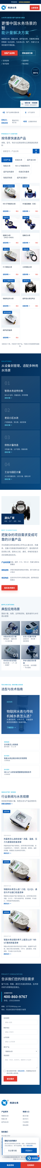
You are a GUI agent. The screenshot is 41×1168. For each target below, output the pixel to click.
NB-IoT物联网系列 (22, 165)
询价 (17, 211)
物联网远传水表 (8, 298)
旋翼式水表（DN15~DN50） (9, 236)
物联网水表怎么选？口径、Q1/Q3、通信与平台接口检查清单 (20, 891)
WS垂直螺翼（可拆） (30, 204)
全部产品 (6, 159)
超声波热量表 (8, 171)
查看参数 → (6, 211)
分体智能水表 (27, 267)
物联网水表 (5, 1116)
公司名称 (6, 1037)
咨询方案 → (8, 398)
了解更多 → (11, 727)
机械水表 (18, 159)
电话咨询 (10, 1165)
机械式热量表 (24, 171)
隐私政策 (25, 1125)
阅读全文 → (7, 853)
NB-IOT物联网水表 (9, 204)
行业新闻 (25, 1122)
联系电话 (6, 1028)
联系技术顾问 (9, 587)
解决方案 (25, 1116)
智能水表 (6, 165)
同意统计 (28, 1150)
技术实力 (25, 1119)
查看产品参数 (9, 53)
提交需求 (10, 1078)
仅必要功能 (12, 1150)
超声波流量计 (22, 177)
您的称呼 (6, 1018)
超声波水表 (31, 159)
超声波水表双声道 (29, 298)
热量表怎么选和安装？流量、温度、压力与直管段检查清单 (20, 840)
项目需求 (6, 1055)
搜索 (36, 151)
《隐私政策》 (21, 1071)
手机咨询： (20, 2)
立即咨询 (34, 7)
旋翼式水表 (26, 235)
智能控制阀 (7, 177)
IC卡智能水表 (7, 267)
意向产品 (6, 1047)
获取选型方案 (27, 53)
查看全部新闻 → (6, 804)
